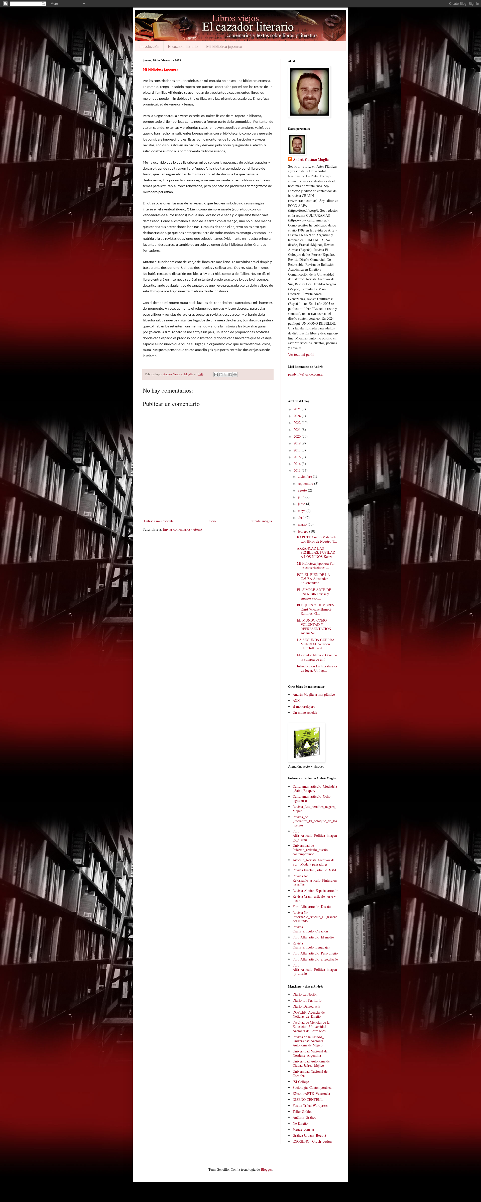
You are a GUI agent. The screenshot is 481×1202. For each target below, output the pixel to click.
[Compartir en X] (225, 374)
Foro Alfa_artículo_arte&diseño (315, 959)
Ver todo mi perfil (301, 354)
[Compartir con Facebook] (230, 374)
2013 (298, 470)
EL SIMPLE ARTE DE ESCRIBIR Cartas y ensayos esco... (314, 593)
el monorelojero (304, 706)
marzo (303, 524)
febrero (303, 531)
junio (302, 503)
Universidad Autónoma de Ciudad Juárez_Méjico (311, 1063)
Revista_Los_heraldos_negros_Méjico (314, 808)
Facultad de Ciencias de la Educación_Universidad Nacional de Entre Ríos (311, 1026)
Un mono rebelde (305, 712)
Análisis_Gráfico (304, 1117)
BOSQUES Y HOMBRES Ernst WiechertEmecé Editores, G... (315, 609)
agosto (303, 490)
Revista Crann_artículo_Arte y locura (314, 898)
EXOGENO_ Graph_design (312, 1141)
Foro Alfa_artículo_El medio (313, 937)
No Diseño (300, 1123)
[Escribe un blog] (220, 374)
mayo (302, 510)
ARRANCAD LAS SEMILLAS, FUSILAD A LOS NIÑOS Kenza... (316, 552)
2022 (298, 422)
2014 (298, 463)
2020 (298, 436)
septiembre (306, 483)
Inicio (211, 521)
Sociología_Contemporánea (312, 1087)
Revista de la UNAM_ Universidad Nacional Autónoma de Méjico (308, 1041)
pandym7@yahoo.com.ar (306, 374)
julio (301, 497)
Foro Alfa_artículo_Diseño (312, 906)
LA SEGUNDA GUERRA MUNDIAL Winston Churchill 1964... (315, 644)
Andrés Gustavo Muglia (311, 159)
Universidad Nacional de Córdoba (310, 1073)
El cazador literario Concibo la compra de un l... (317, 657)
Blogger (266, 1169)
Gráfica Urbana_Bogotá (309, 1135)
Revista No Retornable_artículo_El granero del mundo (315, 916)
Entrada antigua (261, 521)
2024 (298, 415)
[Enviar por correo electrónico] (215, 374)
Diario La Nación (305, 994)
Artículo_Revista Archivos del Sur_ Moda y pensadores (314, 862)
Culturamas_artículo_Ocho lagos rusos (311, 798)
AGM (296, 700)
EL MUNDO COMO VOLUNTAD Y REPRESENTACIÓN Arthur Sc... (314, 626)
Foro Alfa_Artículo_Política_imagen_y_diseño (315, 835)
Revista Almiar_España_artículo (315, 890)
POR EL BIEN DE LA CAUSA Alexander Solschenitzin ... (313, 578)
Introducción (149, 46)
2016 (298, 456)
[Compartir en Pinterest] (234, 374)
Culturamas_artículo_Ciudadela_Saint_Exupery (315, 788)
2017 (298, 450)
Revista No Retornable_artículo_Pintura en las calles (315, 880)
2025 (298, 409)
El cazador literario (183, 46)
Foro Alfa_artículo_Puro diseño (315, 953)
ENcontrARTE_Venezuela (311, 1093)
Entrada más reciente (159, 521)
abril (301, 517)
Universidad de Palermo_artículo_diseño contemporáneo (310, 849)
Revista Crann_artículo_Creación (310, 928)
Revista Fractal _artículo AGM (314, 870)
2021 (298, 429)
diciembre (305, 476)
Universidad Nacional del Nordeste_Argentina (310, 1053)
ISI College (301, 1081)
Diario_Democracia (306, 1006)
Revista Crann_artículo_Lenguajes (311, 945)
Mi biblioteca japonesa (224, 46)
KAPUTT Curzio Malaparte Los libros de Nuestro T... (317, 539)
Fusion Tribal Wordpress (310, 1105)
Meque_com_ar (303, 1129)
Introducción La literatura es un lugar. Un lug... (317, 668)
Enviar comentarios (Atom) (182, 529)
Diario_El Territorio (307, 1000)
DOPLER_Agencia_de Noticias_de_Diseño (309, 1014)
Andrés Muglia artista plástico (314, 694)
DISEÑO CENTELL (308, 1099)
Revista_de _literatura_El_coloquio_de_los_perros (315, 821)
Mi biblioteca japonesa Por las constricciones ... (316, 565)
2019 (298, 443)
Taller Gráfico (302, 1111)
